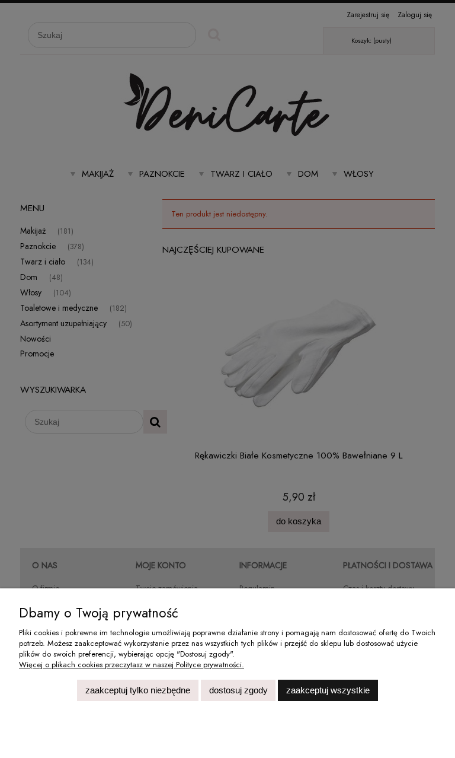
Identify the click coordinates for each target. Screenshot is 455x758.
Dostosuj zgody (238, 690)
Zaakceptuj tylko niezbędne (137, 690)
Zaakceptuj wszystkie (328, 690)
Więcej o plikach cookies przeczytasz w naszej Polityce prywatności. (131, 664)
